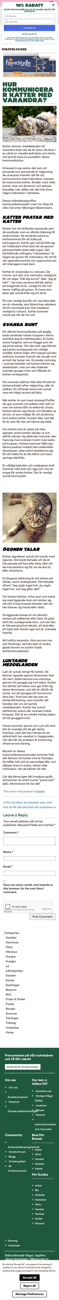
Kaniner (11, 975)
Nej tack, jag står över (29, 34)
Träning (11, 1023)
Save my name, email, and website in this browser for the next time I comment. (28, 888)
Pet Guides (40, 1174)
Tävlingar (12, 1018)
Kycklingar (13, 985)
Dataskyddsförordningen (23, 1111)
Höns (9, 947)
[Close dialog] (53, 5)
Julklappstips (14, 970)
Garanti (40, 1114)
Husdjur (11, 961)
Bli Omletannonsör (17, 1168)
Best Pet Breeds (38, 1136)
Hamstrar (12, 942)
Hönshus (11, 951)
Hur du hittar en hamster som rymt (29, 802)
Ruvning (13, 1240)
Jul (7, 966)
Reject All (29, 1285)
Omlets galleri (17, 1161)
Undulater (12, 1027)
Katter (40, 791)
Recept (10, 1008)
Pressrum (14, 1101)
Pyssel (10, 1004)
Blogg (12, 1156)
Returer (40, 1110)
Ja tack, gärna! (29, 28)
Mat (8, 994)
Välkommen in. (39, 1259)
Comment (11, 832)
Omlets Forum (17, 1151)
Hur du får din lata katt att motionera (28, 807)
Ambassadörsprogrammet (23, 1147)
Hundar (11, 956)
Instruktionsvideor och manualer (45, 1127)
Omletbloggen (14, 49)
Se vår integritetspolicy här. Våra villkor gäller (34, 40)
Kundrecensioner (18, 1096)
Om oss (13, 1087)
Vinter (10, 1032)
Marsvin (11, 989)
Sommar (11, 1013)
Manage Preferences (30, 1294)
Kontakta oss (43, 1091)
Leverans (41, 1105)
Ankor (38, 1149)
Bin (37, 1190)
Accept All (29, 1277)
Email (8, 866)
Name (8, 852)
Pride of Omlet (15, 999)
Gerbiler (11, 937)
